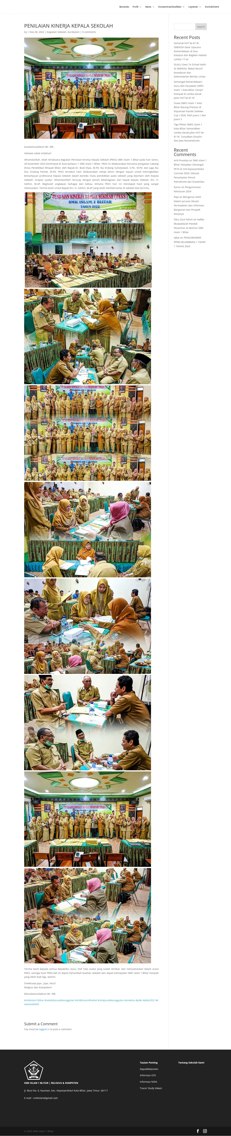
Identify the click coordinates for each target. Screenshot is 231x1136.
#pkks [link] (139, 1000)
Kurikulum (73, 32)
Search (201, 26)
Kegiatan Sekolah (56, 32)
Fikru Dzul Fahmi (183, 219)
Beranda (124, 7)
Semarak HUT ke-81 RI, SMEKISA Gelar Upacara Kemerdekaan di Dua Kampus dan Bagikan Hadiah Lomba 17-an (190, 51)
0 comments (89, 32)
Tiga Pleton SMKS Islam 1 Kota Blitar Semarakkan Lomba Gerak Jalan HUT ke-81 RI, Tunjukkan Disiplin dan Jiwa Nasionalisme (189, 132)
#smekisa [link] (129, 1000)
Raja (176, 197)
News (148, 7)
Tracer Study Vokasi (151, 1088)
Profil (135, 7)
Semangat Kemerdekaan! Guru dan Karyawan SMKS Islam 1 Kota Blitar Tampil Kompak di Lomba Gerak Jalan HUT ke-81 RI (189, 89)
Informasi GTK (148, 1075)
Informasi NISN (148, 1081)
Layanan (193, 7)
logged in (44, 1029)
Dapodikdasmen (149, 1069)
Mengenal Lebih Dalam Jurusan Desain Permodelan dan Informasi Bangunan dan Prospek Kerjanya (189, 205)
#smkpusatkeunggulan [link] (111, 1000)
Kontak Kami (212, 7)
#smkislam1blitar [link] (34, 1000)
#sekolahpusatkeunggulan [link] (59, 1000)
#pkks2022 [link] (149, 1000)
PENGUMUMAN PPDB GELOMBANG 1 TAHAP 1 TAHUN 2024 (189, 242)
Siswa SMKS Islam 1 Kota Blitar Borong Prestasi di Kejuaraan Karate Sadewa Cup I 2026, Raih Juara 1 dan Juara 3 (190, 111)
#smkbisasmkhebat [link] (86, 1000)
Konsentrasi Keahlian (169, 7)
